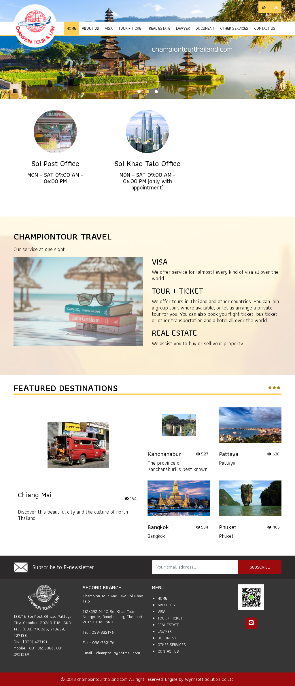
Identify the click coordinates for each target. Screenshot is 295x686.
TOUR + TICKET (130, 28)
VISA (109, 28)
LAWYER (183, 28)
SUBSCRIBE (260, 567)
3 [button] (156, 92)
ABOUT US (90, 28)
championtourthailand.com (103, 679)
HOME (71, 28)
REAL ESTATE (159, 28)
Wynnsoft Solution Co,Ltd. (210, 679)
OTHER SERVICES (234, 28)
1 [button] (139, 92)
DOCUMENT (205, 28)
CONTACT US (264, 28)
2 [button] (147, 92)
